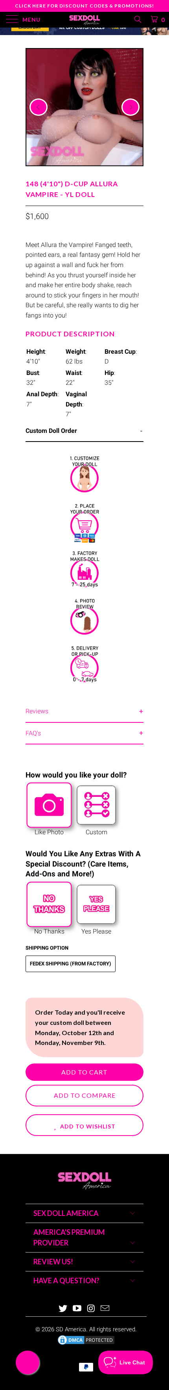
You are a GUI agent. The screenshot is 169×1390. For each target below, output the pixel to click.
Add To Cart (84, 1072)
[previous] (38, 107)
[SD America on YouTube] (77, 1309)
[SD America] (84, 20)
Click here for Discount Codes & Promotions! (84, 6)
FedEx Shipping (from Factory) (70, 964)
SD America (71, 1329)
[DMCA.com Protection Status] (86, 1343)
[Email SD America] (105, 1309)
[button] (84, 1125)
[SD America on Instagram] (91, 1309)
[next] (130, 107)
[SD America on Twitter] (63, 1309)
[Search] (137, 19)
